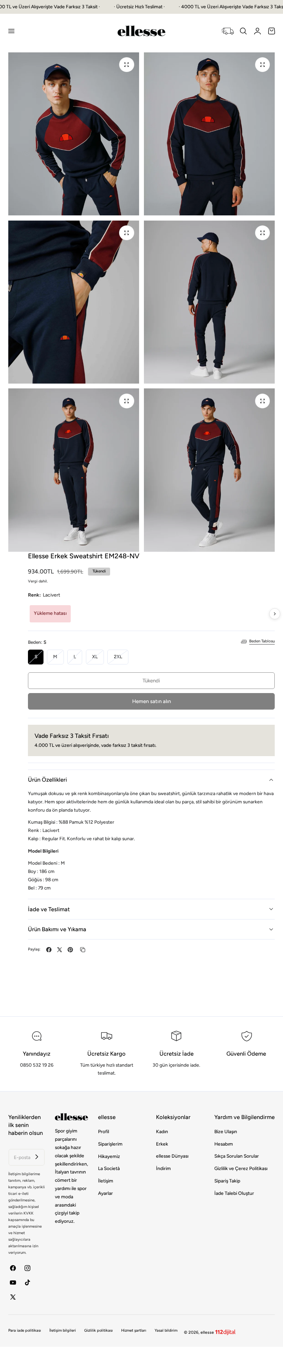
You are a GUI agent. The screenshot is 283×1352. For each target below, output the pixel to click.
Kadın (162, 1131)
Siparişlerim (110, 1144)
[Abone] (37, 1157)
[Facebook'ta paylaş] (49, 949)
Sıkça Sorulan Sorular (236, 1156)
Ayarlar (105, 1193)
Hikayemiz (109, 1156)
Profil (103, 1131)
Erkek (162, 1144)
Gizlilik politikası (98, 1330)
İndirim (163, 1168)
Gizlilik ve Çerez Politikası (240, 1168)
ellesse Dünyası (172, 1156)
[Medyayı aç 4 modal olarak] (262, 232)
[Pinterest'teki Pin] (70, 949)
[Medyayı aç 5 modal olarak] (126, 401)
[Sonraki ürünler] (274, 613)
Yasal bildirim (166, 1330)
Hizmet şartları (133, 1330)
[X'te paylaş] (59, 949)
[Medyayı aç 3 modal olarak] (126, 232)
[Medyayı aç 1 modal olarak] (126, 64)
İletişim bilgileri (62, 1330)
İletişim (105, 1180)
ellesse (207, 1332)
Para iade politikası (24, 1330)
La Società (109, 1168)
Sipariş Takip (227, 1180)
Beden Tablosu (262, 641)
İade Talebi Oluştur (234, 1193)
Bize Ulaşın (225, 1131)
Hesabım (223, 1144)
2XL (121, 658)
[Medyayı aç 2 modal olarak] (262, 64)
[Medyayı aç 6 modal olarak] (262, 401)
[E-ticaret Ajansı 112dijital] (225, 1331)
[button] (11, 31)
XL (98, 658)
